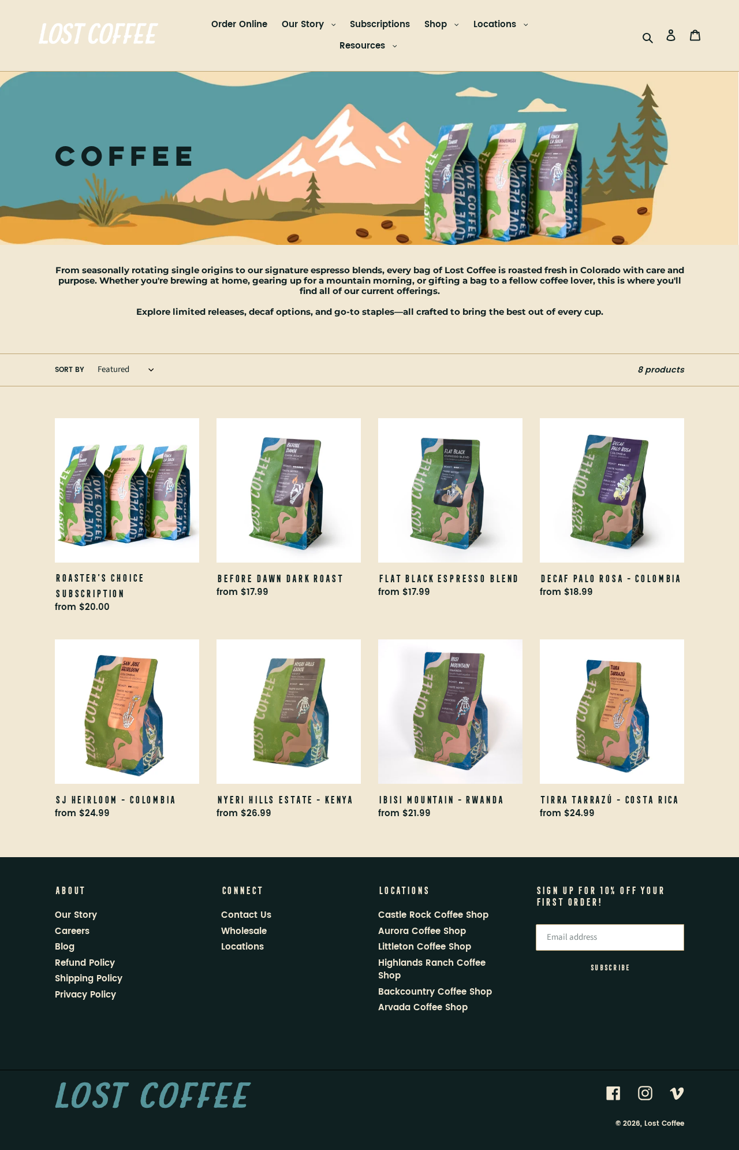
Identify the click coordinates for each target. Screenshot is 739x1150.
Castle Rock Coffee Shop (433, 915)
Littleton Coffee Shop (424, 947)
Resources (363, 46)
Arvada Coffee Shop (423, 1007)
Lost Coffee (664, 1123)
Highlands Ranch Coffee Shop (432, 970)
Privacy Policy (85, 995)
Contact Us (246, 915)
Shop (437, 24)
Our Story (304, 24)
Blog (64, 947)
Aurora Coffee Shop (422, 931)
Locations (496, 24)
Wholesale (244, 931)
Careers (72, 931)
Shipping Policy (88, 979)
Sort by (69, 369)
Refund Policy (85, 963)
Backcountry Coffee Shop (435, 992)
